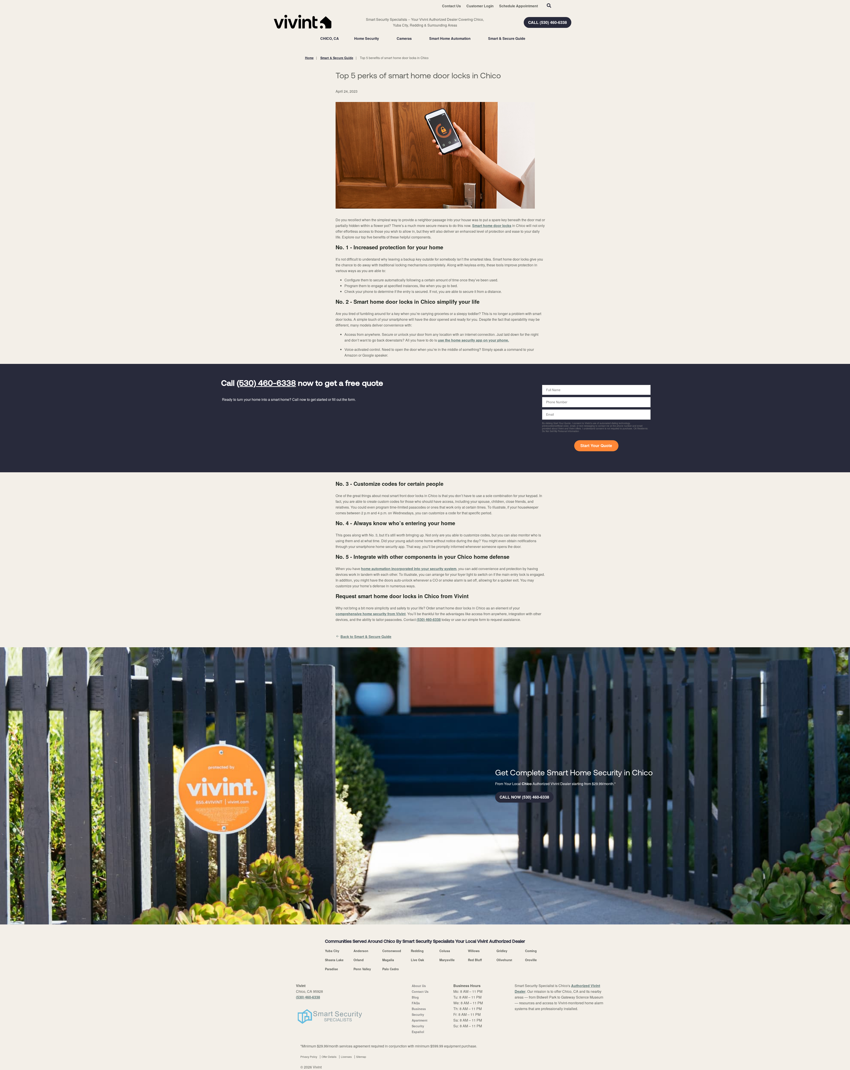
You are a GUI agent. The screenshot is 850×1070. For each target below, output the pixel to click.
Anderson (361, 951)
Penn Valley (362, 969)
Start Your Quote (596, 445)
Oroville (531, 960)
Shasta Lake (334, 960)
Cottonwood (391, 951)
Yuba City (332, 951)
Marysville (447, 960)
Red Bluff (475, 960)
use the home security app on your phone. (473, 340)
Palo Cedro (390, 969)
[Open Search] (549, 5)
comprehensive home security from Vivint (371, 613)
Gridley (501, 951)
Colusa (444, 951)
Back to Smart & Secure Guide (365, 636)
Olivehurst (504, 960)
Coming (531, 951)
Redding (417, 951)
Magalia (388, 960)
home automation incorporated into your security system (408, 568)
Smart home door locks (491, 225)
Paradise (331, 969)
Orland (359, 960)
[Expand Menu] (381, 38)
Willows (474, 951)
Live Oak (417, 960)
